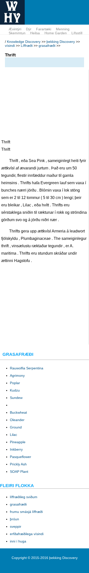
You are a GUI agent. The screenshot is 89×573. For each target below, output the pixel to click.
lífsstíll (76, 33)
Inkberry (16, 449)
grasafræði (47, 46)
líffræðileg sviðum (23, 497)
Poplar (15, 383)
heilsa (35, 33)
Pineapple (17, 442)
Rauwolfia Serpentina (26, 368)
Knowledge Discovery (24, 42)
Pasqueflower (20, 457)
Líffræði (27, 46)
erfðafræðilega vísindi (27, 534)
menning (62, 29)
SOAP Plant (19, 472)
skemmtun (17, 33)
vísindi (10, 46)
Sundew (16, 398)
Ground (16, 427)
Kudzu (15, 390)
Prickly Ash (18, 464)
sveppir (15, 526)
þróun (14, 519)
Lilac (13, 435)
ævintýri (15, 29)
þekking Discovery (60, 42)
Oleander (17, 420)
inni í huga (18, 541)
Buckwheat (18, 412)
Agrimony (17, 375)
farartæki (43, 29)
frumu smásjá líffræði (26, 512)
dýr (28, 29)
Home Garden (55, 33)
